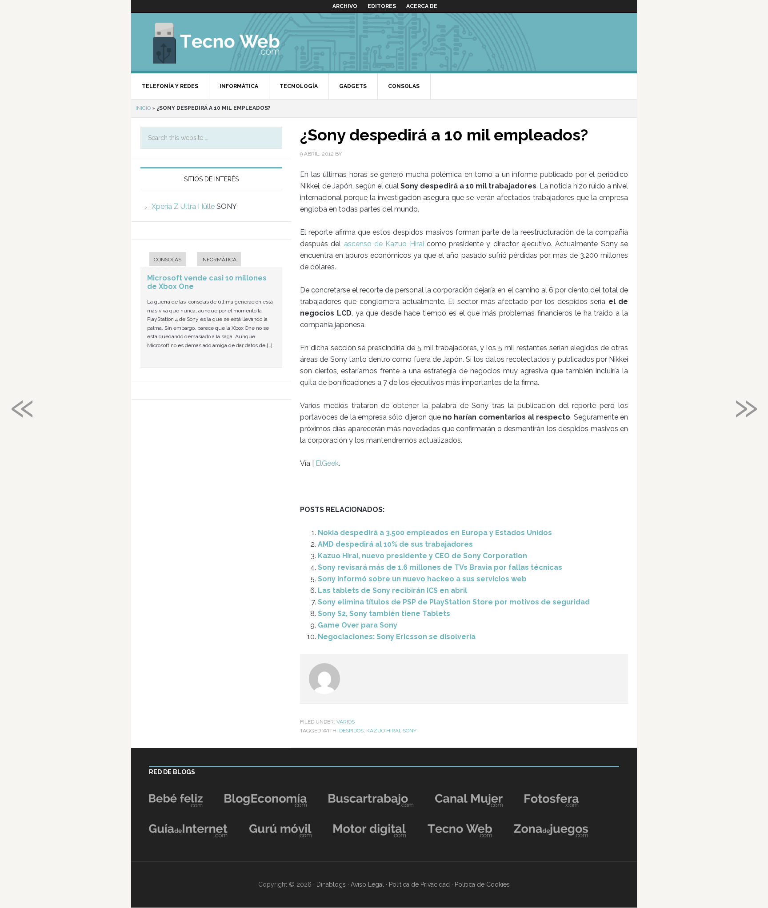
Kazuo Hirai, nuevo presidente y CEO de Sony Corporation (422, 556)
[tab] (163, 260)
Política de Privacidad (419, 884)
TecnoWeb (226, 42)
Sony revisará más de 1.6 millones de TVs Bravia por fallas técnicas (440, 567)
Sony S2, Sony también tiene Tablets (384, 613)
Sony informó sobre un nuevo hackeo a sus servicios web (422, 579)
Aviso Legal (367, 884)
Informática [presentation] (218, 259)
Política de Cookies (482, 884)
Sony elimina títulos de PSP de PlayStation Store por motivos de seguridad (454, 602)
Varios (345, 722)
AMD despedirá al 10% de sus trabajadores (395, 544)
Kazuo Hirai (383, 731)
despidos (351, 731)
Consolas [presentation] (167, 259)
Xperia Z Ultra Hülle (183, 206)
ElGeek (327, 463)
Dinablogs (331, 884)
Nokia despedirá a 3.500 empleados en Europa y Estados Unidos (435, 532)
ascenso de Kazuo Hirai (384, 244)
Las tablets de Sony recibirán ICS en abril (392, 590)
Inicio (143, 108)
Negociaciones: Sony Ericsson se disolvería (397, 636)
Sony (409, 731)
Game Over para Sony (357, 625)
